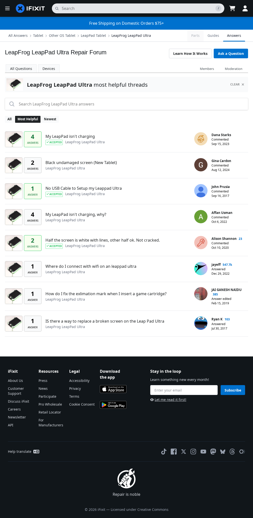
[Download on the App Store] (113, 389)
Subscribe (233, 390)
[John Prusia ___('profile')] (201, 190)
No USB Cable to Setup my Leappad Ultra (83, 188)
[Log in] (245, 8)
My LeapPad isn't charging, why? (75, 214)
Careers (14, 409)
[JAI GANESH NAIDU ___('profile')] (201, 293)
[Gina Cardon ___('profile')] (201, 164)
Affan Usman (221, 212)
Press (43, 380)
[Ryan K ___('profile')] (201, 323)
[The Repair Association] (242, 452)
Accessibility (79, 380)
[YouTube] (203, 452)
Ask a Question (231, 53)
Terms (74, 396)
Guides (213, 35)
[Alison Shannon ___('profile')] (201, 242)
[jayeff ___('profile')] (201, 268)
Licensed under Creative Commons (140, 509)
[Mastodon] (213, 452)
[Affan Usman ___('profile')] (201, 216)
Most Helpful (28, 119)
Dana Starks (221, 135)
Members (207, 68)
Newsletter (17, 417)
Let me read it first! (170, 399)
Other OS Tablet (62, 35)
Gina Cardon (221, 161)
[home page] (30, 8)
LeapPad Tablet (93, 35)
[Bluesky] (222, 451)
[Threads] (232, 452)
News (43, 388)
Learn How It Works (190, 53)
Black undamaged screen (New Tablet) (81, 162)
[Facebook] (174, 452)
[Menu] (7, 8)
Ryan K (217, 319)
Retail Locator (50, 412)
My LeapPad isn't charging (70, 136)
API (10, 425)
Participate (47, 396)
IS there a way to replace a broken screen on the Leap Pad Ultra (104, 321)
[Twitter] (184, 452)
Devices (48, 68)
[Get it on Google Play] (113, 405)
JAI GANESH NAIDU (226, 290)
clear (235, 84)
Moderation (233, 68)
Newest (50, 119)
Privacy (75, 388)
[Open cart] (232, 8)
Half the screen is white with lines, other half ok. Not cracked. (102, 240)
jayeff (216, 264)
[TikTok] (164, 452)
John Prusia (220, 187)
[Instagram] (193, 452)
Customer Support (16, 391)
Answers (234, 35)
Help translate (19, 451)
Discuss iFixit (18, 401)
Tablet (38, 35)
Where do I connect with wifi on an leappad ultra (90, 266)
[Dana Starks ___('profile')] (201, 138)
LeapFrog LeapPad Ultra (131, 35)
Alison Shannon (224, 238)
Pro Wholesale (50, 404)
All (9, 119)
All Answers (18, 35)
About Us (15, 380)
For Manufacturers (51, 422)
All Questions (21, 68)
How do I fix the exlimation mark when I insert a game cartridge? (106, 293)
